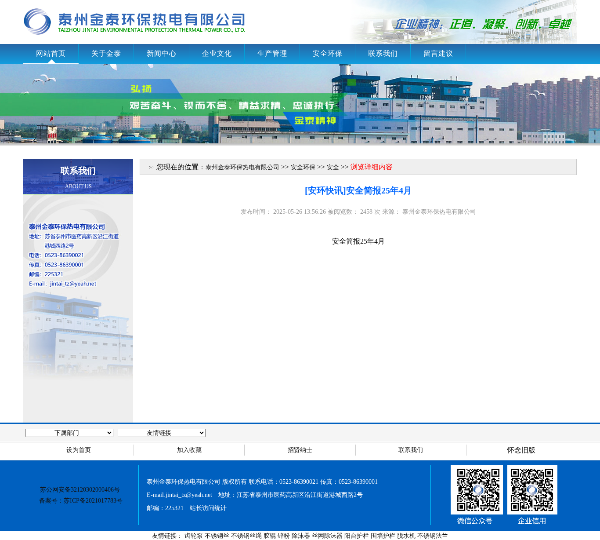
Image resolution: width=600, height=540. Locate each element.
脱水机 (406, 536)
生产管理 (272, 53)
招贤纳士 (300, 450)
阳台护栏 (356, 536)
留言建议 (438, 53)
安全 (333, 167)
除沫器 (301, 536)
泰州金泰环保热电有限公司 (242, 167)
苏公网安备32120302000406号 (80, 489)
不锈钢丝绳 (246, 536)
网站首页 (51, 53)
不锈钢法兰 (432, 536)
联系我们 (383, 53)
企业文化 (217, 53)
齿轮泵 (193, 536)
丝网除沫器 (327, 536)
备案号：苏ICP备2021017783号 (81, 500)
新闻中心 (162, 53)
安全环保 (328, 53)
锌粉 (284, 536)
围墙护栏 (383, 536)
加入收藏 (189, 450)
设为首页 (78, 450)
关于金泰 (106, 53)
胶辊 (270, 536)
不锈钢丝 (217, 536)
